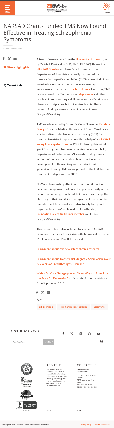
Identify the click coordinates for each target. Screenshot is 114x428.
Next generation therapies (73, 306)
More (48, 410)
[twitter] (71, 333)
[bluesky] (100, 341)
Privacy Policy (86, 424)
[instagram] (89, 333)
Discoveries (100, 306)
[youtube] (98, 333)
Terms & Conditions (102, 424)
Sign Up (49, 342)
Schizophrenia (46, 306)
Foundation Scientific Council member (60, 214)
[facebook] (63, 333)
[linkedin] (80, 333)
